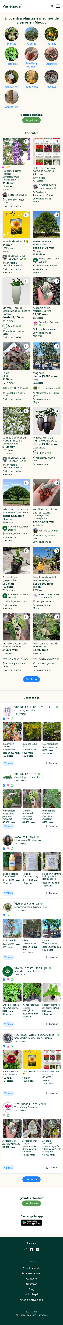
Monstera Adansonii (27, 811)
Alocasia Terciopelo (47, 1142)
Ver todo (31, 679)
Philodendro (8, 810)
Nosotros (31, 1284)
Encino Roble (9, 940)
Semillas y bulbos (31, 65)
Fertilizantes (11, 86)
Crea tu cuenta (31, 1268)
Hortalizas (12, 63)
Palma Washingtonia (49, 941)
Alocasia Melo (9, 1140)
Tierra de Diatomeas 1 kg (30, 875)
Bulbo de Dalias (10, 1071)
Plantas (11, 43)
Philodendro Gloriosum (48, 811)
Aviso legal (31, 1294)
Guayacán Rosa (50, 744)
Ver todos (31, 1179)
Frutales (51, 43)
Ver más (8, 763)
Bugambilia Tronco (8, 745)
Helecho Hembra (51, 1004)
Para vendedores (32, 1273)
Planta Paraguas (30, 1004)
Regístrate (32, 120)
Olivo (25, 940)
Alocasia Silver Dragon (29, 1142)
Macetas (51, 86)
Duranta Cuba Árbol (29, 745)
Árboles (31, 43)
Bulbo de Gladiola (51, 1071)
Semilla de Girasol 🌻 (31, 1072)
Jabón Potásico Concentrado (10, 875)
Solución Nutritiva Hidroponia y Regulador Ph (51, 876)
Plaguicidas (31, 86)
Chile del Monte (10, 1004)
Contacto (31, 1278)
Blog (31, 1289)
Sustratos (51, 63)
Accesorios (11, 106)
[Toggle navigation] (58, 6)
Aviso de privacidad (31, 1299)
